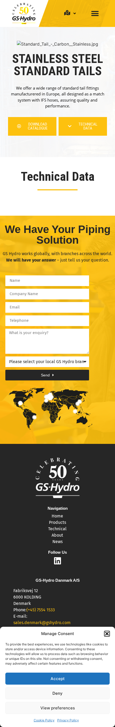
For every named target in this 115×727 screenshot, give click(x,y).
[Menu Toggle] (95, 14)
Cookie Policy (44, 720)
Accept (58, 678)
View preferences (57, 707)
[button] (107, 633)
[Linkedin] (57, 561)
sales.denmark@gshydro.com (42, 622)
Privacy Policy (68, 720)
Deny (57, 693)
